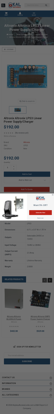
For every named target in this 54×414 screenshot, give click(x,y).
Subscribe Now (40, 212)
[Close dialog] (53, 195)
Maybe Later (40, 218)
